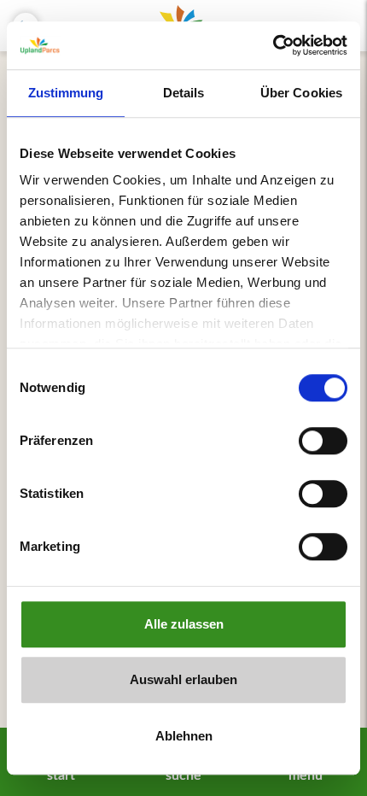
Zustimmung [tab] (66, 92)
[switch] (323, 440)
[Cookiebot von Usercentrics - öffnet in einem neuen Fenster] (272, 45)
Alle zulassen (184, 624)
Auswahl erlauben (183, 679)
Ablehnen (184, 736)
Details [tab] (184, 92)
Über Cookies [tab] (301, 92)
